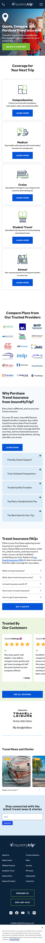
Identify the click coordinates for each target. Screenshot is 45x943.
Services (29, 865)
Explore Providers (8, 881)
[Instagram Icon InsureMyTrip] (10, 912)
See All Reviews (22, 694)
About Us (5, 855)
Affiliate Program (8, 865)
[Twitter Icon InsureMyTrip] (28, 912)
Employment (30, 876)
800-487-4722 (22, 902)
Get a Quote (22, 606)
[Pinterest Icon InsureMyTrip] (34, 912)
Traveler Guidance (32, 855)
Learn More (22, 113)
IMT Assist (29, 870)
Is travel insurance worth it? (14, 583)
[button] (25, 686)
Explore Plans (7, 876)
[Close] (42, 927)
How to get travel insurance (14, 597)
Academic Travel (8, 870)
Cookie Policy (14, 939)
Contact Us (30, 881)
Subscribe (7, 823)
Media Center (7, 860)
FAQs (28, 860)
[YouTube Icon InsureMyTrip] (22, 913)
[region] (22, 934)
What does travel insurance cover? (17, 577)
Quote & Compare (16, 46)
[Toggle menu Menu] (41, 4)
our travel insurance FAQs (19, 558)
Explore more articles (9, 790)
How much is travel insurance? (15, 590)
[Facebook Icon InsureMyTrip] (16, 912)
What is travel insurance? (13, 570)
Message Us (22, 893)
